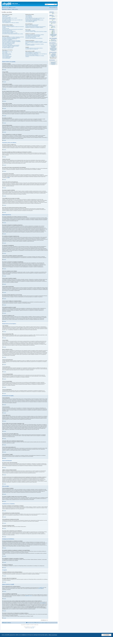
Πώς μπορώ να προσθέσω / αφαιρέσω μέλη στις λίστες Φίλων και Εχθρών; (36, 31)
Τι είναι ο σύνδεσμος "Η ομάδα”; (29, 21)
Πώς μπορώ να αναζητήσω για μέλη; (30, 37)
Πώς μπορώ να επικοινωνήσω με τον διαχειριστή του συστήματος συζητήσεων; (34, 56)
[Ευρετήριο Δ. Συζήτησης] (7, 4)
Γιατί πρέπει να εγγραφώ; (5, 15)
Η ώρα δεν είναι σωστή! (5, 28)
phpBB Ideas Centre (28, 595)
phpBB (8, 177)
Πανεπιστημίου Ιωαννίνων (53, 48)
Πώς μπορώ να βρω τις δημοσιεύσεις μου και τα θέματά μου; (33, 38)
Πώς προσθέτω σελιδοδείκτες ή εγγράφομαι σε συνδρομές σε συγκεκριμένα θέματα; (36, 42)
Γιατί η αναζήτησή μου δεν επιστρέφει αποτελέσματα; (32, 35)
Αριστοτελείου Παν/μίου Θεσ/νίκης (53, 44)
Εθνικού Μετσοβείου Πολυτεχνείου (53, 47)
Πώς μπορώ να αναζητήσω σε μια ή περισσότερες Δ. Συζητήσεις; (34, 34)
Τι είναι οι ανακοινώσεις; (5, 55)
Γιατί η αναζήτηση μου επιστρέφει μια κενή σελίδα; (32, 36)
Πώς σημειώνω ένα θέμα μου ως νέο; (7, 47)
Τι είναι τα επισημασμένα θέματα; (7, 56)
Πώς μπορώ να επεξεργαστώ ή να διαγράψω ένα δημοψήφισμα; (11, 41)
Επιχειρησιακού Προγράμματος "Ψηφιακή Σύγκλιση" (53, 56)
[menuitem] (12, 7)
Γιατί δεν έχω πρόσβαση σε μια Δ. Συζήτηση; (8, 42)
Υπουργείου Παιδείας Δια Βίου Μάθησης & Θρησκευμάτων (53, 63)
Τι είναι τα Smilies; (4, 52)
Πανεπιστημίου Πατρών (53, 49)
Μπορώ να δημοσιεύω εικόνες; (6, 53)
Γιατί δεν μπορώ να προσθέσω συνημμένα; (8, 43)
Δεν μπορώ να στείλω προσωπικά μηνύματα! (31, 24)
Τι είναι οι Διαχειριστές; (28, 15)
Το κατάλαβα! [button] (106, 634)
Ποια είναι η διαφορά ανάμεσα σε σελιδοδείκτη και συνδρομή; (34, 41)
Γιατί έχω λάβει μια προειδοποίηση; (7, 44)
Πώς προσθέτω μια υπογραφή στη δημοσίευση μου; (9, 38)
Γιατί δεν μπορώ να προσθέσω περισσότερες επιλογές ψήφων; (11, 40)
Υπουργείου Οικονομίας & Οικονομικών (53, 64)
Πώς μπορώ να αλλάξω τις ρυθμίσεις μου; (8, 25)
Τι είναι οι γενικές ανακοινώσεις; (6, 54)
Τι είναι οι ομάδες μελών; (28, 17)
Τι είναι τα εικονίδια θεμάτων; (6, 58)
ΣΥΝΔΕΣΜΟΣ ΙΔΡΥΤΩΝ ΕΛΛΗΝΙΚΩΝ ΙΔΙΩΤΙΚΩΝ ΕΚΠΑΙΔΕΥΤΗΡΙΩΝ (53, 35)
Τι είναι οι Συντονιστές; (28, 16)
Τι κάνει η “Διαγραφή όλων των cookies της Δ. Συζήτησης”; (10, 22)
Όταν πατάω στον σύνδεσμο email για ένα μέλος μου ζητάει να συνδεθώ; (12, 33)
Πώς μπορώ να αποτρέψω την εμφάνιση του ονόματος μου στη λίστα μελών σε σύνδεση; (13, 27)
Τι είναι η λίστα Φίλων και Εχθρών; (30, 30)
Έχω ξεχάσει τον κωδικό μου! (6, 20)
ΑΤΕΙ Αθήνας (53, 50)
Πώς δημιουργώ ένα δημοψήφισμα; (7, 39)
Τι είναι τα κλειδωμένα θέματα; (6, 57)
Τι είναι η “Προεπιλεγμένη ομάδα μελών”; (31, 20)
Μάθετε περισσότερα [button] (52, 634)
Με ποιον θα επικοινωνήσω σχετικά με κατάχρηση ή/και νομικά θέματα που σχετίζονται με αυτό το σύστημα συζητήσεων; (36, 54)
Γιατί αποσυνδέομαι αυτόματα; (6, 21)
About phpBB (40, 588)
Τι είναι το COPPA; (4, 16)
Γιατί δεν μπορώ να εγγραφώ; (6, 17)
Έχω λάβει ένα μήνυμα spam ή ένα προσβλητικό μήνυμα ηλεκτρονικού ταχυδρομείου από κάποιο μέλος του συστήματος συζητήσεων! (35, 27)
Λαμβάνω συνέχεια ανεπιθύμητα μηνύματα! (31, 25)
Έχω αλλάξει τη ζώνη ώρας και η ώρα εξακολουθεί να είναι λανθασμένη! (12, 29)
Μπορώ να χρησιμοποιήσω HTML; (7, 51)
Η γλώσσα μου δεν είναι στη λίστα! (7, 30)
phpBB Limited (41, 587)
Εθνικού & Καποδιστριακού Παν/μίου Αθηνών (53, 45)
